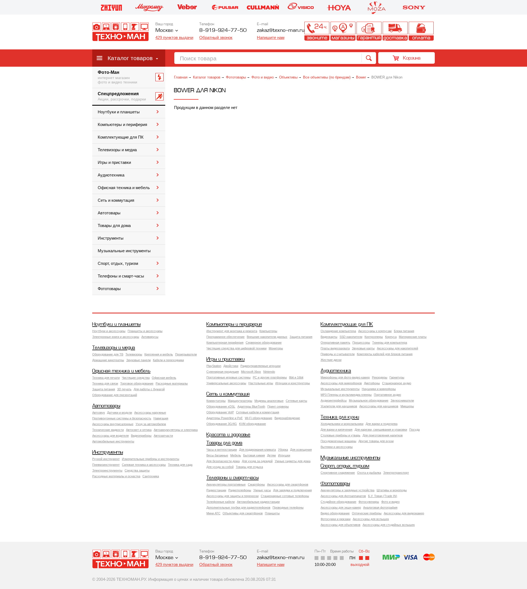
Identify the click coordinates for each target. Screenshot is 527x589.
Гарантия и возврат (369, 31)
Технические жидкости (108, 429)
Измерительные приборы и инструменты (150, 459)
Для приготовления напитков (383, 435)
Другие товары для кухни (376, 441)
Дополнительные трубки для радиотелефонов (238, 507)
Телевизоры (133, 354)
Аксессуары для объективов (340, 524)
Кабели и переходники (168, 360)
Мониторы (276, 348)
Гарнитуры (396, 377)
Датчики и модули (119, 412)
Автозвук (98, 412)
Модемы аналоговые (269, 400)
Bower (361, 77)
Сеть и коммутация (116, 200)
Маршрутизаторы (240, 400)
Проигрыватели (186, 354)
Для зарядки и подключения (292, 490)
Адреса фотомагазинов (342, 31)
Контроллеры (374, 336)
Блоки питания (404, 331)
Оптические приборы (367, 513)
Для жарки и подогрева (381, 423)
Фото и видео (262, 77)
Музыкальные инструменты (124, 251)
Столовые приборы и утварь (340, 435)
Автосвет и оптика (139, 429)
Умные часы (262, 490)
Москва (164, 30)
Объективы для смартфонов (243, 513)
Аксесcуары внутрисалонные (112, 424)
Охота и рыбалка (369, 472)
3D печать (124, 389)
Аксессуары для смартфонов (287, 484)
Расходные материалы (172, 383)
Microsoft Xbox (251, 371)
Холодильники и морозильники (342, 423)
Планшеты (272, 513)
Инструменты (111, 238)
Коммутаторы (216, 400)
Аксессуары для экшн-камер (341, 507)
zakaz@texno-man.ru (280, 558)
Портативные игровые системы (228, 377)
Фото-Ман (117, 77)
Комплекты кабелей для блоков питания (385, 354)
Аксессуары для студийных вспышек (389, 524)
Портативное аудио (387, 394)
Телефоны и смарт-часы (121, 276)
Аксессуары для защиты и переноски (232, 496)
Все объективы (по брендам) (327, 77)
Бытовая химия (254, 455)
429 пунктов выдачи (174, 37)
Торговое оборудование (136, 383)
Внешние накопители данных (267, 336)
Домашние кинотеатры (108, 360)
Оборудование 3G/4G (221, 423)
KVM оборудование (252, 423)
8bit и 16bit (296, 377)
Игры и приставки (114, 162)
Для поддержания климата (257, 449)
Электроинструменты (107, 470)
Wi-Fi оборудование (258, 418)
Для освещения (301, 449)
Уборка (283, 449)
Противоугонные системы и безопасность (121, 418)
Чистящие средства (136, 377)
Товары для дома (114, 225)
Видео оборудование (335, 513)
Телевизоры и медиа (117, 150)
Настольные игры (260, 383)
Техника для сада (180, 464)
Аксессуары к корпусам (375, 331)
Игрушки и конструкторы (292, 383)
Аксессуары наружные (150, 412)
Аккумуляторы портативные (226, 484)
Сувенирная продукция (222, 371)
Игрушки (284, 455)
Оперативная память (335, 342)
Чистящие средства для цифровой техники (236, 348)
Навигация (160, 418)
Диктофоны (372, 383)
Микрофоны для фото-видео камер (345, 377)
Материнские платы (413, 336)
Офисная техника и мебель (124, 188)
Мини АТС (213, 513)
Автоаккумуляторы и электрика (176, 429)
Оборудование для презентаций (114, 395)
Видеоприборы (141, 435)
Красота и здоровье (228, 435)
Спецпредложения (122, 96)
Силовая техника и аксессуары (144, 464)
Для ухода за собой (220, 467)
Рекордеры (379, 377)
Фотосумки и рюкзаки (336, 519)
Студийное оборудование (338, 501)
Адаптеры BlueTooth (251, 406)
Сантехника (150, 476)
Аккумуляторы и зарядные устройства (347, 490)
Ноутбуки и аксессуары (108, 331)
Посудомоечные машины (338, 441)
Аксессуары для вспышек (371, 519)
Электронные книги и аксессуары (115, 336)
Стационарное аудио (396, 383)
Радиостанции (216, 490)
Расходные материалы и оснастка (116, 476)
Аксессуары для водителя (110, 435)
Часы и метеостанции (221, 449)
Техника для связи (105, 383)
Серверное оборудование (264, 342)
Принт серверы (278, 406)
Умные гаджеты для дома (292, 461)
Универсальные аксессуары (226, 383)
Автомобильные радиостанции (258, 501)
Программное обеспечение (225, 336)
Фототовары (109, 289)
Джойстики (230, 366)
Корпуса (391, 336)
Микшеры (407, 406)
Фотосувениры (368, 501)
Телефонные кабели (220, 501)
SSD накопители (351, 336)
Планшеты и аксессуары (145, 331)
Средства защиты (137, 470)
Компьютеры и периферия (122, 124)
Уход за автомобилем (151, 424)
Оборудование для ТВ (107, 354)
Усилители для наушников (339, 406)
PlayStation (213, 366)
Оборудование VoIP (220, 412)
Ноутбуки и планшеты (119, 112)
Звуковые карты (363, 348)
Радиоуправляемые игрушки (260, 366)
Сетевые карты (296, 400)
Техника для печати (106, 377)
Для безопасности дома (223, 461)
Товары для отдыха (249, 467)
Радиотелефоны (239, 490)
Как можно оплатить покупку (421, 31)
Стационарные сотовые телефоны (285, 496)
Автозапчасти (163, 435)
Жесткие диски (331, 359)
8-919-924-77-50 (222, 30)
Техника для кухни (340, 417)
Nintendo (269, 371)
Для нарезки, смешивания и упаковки (381, 429)
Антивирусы (149, 336)
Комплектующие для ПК (121, 137)
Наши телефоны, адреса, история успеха (316, 31)
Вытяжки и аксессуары (337, 446)
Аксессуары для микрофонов (341, 383)
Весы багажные (217, 455)
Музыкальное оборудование (368, 400)
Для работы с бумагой (149, 389)
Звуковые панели (138, 360)
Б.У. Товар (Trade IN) (382, 496)
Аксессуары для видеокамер (404, 513)
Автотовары (109, 213)
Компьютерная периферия (224, 342)
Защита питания (301, 336)
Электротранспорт (396, 472)
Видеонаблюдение (287, 418)
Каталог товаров (130, 58)
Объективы (288, 77)
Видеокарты (329, 336)
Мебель (235, 455)
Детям (271, 455)
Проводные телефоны (288, 507)
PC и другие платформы (270, 377)
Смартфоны (256, 484)
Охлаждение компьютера (338, 331)
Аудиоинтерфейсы (334, 400)
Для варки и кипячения (336, 429)
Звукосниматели (402, 400)
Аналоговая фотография (380, 507)
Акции (290, 31)
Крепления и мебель (158, 354)
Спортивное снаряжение (338, 472)
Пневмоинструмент (106, 464)
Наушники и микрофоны (379, 389)
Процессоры (361, 342)
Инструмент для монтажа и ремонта (231, 331)
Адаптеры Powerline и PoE (224, 418)
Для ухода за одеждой (257, 461)
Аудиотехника (111, 175)
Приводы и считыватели (338, 354)
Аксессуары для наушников (378, 406)
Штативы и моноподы (392, 490)
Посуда (414, 429)
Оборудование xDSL (220, 406)
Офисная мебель (164, 377)
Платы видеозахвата (335, 348)
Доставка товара (395, 31)
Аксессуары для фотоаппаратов (343, 496)
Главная (180, 77)
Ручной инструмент (106, 459)
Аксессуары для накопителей (397, 348)
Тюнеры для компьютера (389, 342)
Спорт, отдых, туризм (118, 263)
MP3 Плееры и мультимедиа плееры (346, 394)
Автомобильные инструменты (113, 441)
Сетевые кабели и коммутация (257, 412)
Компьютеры (268, 331)
